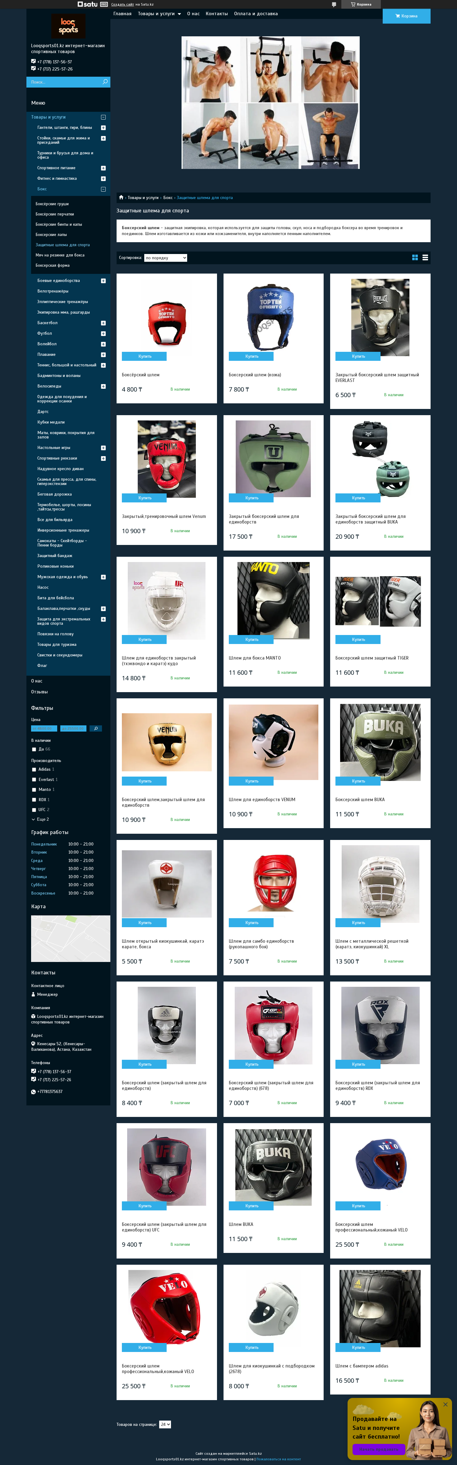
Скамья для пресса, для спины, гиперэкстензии (66, 481)
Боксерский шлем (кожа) (255, 375)
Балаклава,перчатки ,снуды (63, 608)
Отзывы (39, 692)
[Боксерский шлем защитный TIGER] (380, 601)
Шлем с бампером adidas (361, 1366)
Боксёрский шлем (140, 375)
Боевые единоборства (58, 280)
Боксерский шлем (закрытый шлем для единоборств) (164, 1085)
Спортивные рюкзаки (57, 458)
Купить (145, 356)
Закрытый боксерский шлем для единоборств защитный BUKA (370, 519)
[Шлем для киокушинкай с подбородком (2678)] (273, 1309)
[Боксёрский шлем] (166, 317)
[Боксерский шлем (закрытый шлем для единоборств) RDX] (380, 1025)
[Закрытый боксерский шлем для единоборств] (273, 459)
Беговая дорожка (54, 494)
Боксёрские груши (52, 204)
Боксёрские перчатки (55, 214)
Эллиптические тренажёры (62, 301)
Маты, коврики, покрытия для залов (66, 435)
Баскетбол (47, 322)
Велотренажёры (52, 291)
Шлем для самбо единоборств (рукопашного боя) (261, 944)
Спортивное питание (56, 167)
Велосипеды (49, 386)
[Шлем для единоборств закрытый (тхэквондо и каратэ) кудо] (166, 601)
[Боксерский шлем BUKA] (380, 742)
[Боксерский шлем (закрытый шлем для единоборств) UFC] (166, 1167)
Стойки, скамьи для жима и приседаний (63, 140)
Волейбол (47, 344)
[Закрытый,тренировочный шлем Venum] (166, 459)
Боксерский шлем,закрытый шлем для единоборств (163, 802)
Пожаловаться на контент (278, 1459)
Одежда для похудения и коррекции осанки (62, 399)
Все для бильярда (54, 519)
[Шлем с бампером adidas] (380, 1309)
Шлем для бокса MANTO (255, 658)
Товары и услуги (156, 14)
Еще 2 (43, 819)
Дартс (42, 411)
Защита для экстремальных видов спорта (63, 621)
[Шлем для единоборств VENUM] (273, 742)
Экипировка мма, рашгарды (63, 312)
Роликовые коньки (55, 566)
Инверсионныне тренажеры (63, 530)
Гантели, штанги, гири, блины (64, 127)
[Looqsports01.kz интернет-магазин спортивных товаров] (68, 25)
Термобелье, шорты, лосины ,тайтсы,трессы (64, 507)
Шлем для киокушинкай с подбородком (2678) (272, 1368)
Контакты (217, 14)
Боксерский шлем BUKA (360, 799)
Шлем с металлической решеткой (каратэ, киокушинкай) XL (372, 944)
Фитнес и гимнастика (57, 178)
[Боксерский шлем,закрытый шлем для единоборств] (166, 742)
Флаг (42, 665)
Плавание (46, 354)
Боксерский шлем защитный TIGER (372, 658)
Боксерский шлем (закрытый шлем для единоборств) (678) (271, 1085)
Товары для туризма (56, 644)
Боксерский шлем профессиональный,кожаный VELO (371, 1227)
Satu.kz (255, 1453)
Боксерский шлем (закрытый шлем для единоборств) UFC (164, 1227)
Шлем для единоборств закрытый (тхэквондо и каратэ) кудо (159, 660)
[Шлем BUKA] (273, 1167)
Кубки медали (51, 422)
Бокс (168, 197)
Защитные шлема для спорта (63, 245)
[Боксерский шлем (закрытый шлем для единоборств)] (166, 1025)
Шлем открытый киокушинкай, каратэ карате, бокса (163, 944)
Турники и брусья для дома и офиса (65, 155)
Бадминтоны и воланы (59, 375)
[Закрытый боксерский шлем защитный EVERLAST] (380, 317)
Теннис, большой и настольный (66, 365)
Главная (122, 14)
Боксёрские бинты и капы (59, 224)
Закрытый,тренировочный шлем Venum (164, 516)
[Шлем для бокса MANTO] (273, 601)
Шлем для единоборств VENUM (262, 799)
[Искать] (104, 82)
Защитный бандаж (54, 555)
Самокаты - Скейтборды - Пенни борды (62, 543)
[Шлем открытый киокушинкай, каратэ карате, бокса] (166, 884)
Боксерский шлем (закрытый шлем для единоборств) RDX (377, 1085)
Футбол (44, 333)
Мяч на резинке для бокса (60, 255)
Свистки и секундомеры (59, 655)
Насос (42, 587)
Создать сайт (122, 4)
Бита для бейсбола (55, 598)
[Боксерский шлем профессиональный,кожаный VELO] (380, 1167)
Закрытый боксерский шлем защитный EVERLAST (377, 377)
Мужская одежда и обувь (62, 576)
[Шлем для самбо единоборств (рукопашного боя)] (273, 884)
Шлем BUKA (241, 1224)
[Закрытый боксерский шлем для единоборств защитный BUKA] (380, 459)
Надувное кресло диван (60, 468)
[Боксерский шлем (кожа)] (273, 317)
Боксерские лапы (51, 234)
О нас (193, 14)
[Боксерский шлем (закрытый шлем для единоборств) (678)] (273, 1025)
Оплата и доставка (256, 14)
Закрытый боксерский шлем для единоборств (264, 519)
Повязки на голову (55, 634)
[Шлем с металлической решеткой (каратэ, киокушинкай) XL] (380, 884)
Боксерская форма (53, 265)
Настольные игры (53, 447)
